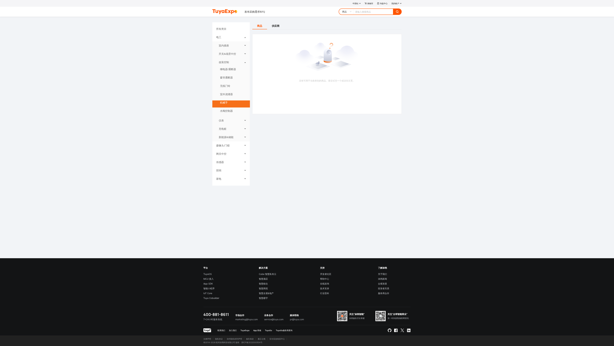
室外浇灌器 (226, 94)
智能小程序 (209, 288)
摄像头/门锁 (223, 145)
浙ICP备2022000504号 (251, 342)
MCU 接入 (208, 278)
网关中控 (221, 153)
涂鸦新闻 (382, 278)
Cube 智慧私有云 (267, 274)
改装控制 (224, 62)
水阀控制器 (226, 111)
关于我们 (382, 274)
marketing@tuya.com (246, 319)
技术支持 (324, 288)
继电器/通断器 (228, 69)
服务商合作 (383, 293)
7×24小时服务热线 (212, 319)
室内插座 (224, 45)
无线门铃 (225, 86)
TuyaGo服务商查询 (284, 330)
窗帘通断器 (226, 77)
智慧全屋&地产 (266, 293)
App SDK (208, 283)
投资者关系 (383, 288)
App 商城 (257, 330)
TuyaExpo (244, 330)
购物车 (370, 3)
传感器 (220, 162)
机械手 (224, 102)
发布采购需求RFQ (254, 11)
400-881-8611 (216, 314)
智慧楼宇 (263, 298)
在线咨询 (324, 283)
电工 (218, 37)
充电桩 (222, 129)
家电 (218, 178)
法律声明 (207, 339)
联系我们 (221, 330)
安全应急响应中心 (277, 339)
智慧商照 (263, 288)
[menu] (231, 104)
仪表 (221, 120)
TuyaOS (207, 274)
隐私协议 (219, 339)
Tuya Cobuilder (211, 298)
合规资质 (382, 283)
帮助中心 (324, 278)
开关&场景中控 (227, 54)
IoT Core (207, 293)
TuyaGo (268, 330)
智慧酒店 (263, 278)
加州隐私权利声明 (234, 339)
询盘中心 (384, 3)
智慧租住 (263, 283)
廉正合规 (261, 339)
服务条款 (250, 339)
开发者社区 (325, 274)
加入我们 (233, 330)
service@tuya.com (273, 319)
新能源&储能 (226, 137)
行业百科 (324, 293)
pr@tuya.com (297, 319)
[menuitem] (231, 29)
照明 (218, 170)
